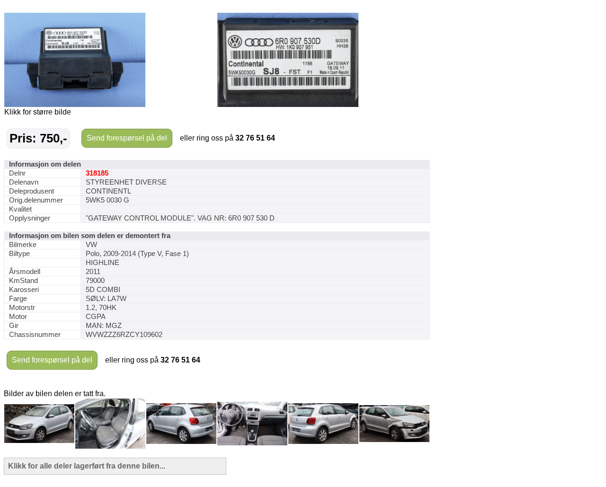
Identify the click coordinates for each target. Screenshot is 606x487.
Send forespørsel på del (127, 138)
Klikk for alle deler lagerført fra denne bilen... (86, 466)
